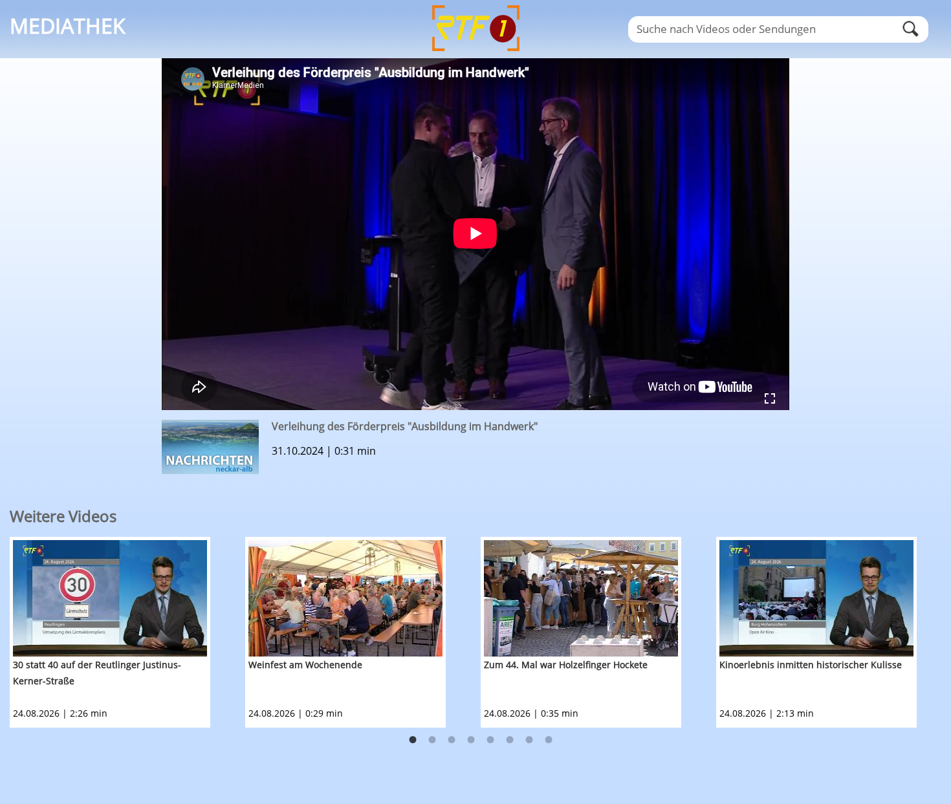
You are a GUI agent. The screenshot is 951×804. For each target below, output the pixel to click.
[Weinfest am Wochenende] (345, 598)
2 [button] (432, 739)
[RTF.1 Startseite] (475, 52)
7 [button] (529, 739)
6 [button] (509, 739)
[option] (127, 632)
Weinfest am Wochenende (305, 664)
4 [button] (471, 739)
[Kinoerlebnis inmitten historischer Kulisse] (816, 598)
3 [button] (451, 739)
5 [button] (490, 739)
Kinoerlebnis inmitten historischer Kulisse (810, 664)
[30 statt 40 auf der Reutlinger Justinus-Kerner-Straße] (110, 598)
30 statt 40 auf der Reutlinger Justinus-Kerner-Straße (97, 672)
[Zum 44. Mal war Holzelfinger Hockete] (581, 598)
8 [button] (548, 739)
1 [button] (412, 739)
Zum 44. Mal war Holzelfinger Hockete (566, 664)
